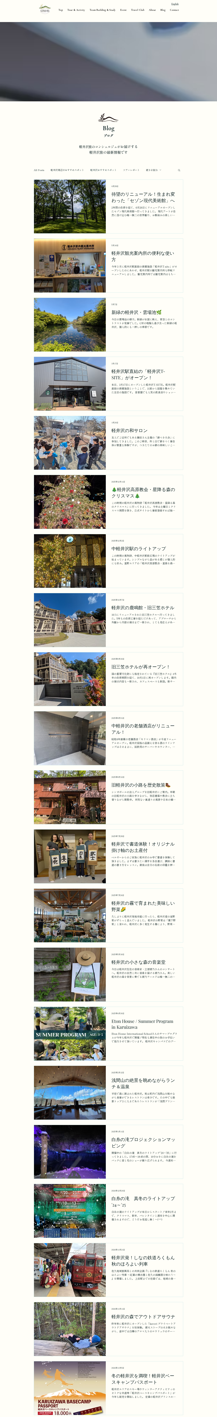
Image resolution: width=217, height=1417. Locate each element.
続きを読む (152, 170)
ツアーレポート (131, 170)
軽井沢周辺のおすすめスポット (67, 170)
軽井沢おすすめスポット (103, 170)
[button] (179, 170)
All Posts (39, 170)
